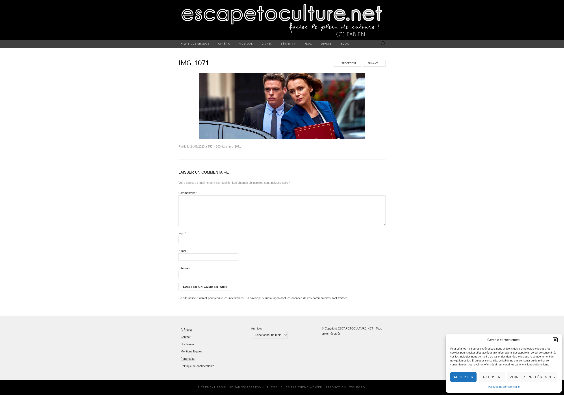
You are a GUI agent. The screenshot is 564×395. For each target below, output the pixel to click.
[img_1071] (282, 105)
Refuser (492, 377)
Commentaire (187, 193)
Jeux (308, 43)
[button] (555, 340)
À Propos (187, 329)
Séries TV (288, 43)
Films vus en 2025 (195, 43)
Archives (256, 328)
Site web (183, 268)
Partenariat (188, 358)
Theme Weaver (310, 387)
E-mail (183, 251)
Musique (246, 43)
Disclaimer (187, 344)
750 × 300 (214, 146)
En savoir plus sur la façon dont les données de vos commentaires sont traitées (296, 298)
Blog (345, 43)
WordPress (251, 387)
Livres (267, 43)
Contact (186, 337)
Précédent (347, 63)
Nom (182, 233)
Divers (326, 43)
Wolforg (357, 387)
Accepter (463, 377)
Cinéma (224, 43)
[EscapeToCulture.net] (282, 20)
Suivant (374, 63)
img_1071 (234, 146)
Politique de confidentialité (504, 386)
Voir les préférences (532, 377)
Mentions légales (191, 351)
